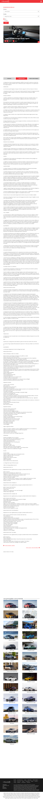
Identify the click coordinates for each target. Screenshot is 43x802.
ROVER (30, 797)
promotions (25, 785)
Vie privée (36, 781)
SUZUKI (18, 798)
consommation (22, 309)
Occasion (6, 20)
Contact (15, 781)
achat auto (28, 787)
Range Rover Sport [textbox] (8, 16)
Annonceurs (19, 781)
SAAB (32, 797)
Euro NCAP (20, 279)
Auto (21, 262)
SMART (9, 798)
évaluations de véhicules (35, 785)
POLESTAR (16, 797)
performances (5, 83)
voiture (7, 198)
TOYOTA (22, 798)
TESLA (20, 798)
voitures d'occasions (31, 789)
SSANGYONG (12, 798)
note (27, 277)
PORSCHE (20, 797)
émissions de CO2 (27, 299)
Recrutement (23, 782)
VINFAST (25, 798)
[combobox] (21, 11)
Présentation (22, 78)
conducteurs (26, 220)
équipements (11, 349)
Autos (7, 445)
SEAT (37, 797)
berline (27, 197)
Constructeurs (28, 781)
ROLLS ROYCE (27, 797)
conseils (18, 790)
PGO (14, 797)
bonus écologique (21, 789)
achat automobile (29, 790)
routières (10, 83)
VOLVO (32, 798)
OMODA (7, 797)
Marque (5, 9)
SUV (5, 88)
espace (29, 91)
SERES (39, 797)
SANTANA (34, 797)
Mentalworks (5, 788)
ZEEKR (37, 798)
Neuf (5, 19)
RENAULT (23, 797)
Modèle (4, 14)
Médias (23, 781)
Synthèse (9, 78)
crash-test (25, 278)
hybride (15, 294)
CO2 (33, 236)
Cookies (15, 782)
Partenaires (28, 782)
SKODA (6, 798)
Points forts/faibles (33, 78)
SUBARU (15, 798)
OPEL (9, 797)
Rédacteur (18, 782)
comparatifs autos (18, 786)
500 (28, 184)
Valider (6, 22)
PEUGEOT (11, 797)
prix (7, 341)
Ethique (32, 781)
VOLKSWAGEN (29, 798)
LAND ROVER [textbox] (7, 11)
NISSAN (4, 797)
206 (32, 322)
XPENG (35, 798)
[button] (5, 41)
